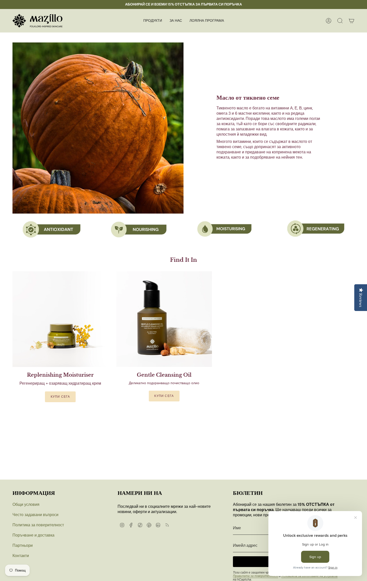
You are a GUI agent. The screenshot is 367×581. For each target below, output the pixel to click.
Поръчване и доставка (33, 535)
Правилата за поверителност (255, 576)
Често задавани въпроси (35, 514)
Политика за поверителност (38, 525)
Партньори (22, 545)
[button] (153, 20)
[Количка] (351, 20)
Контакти (20, 555)
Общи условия (25, 504)
